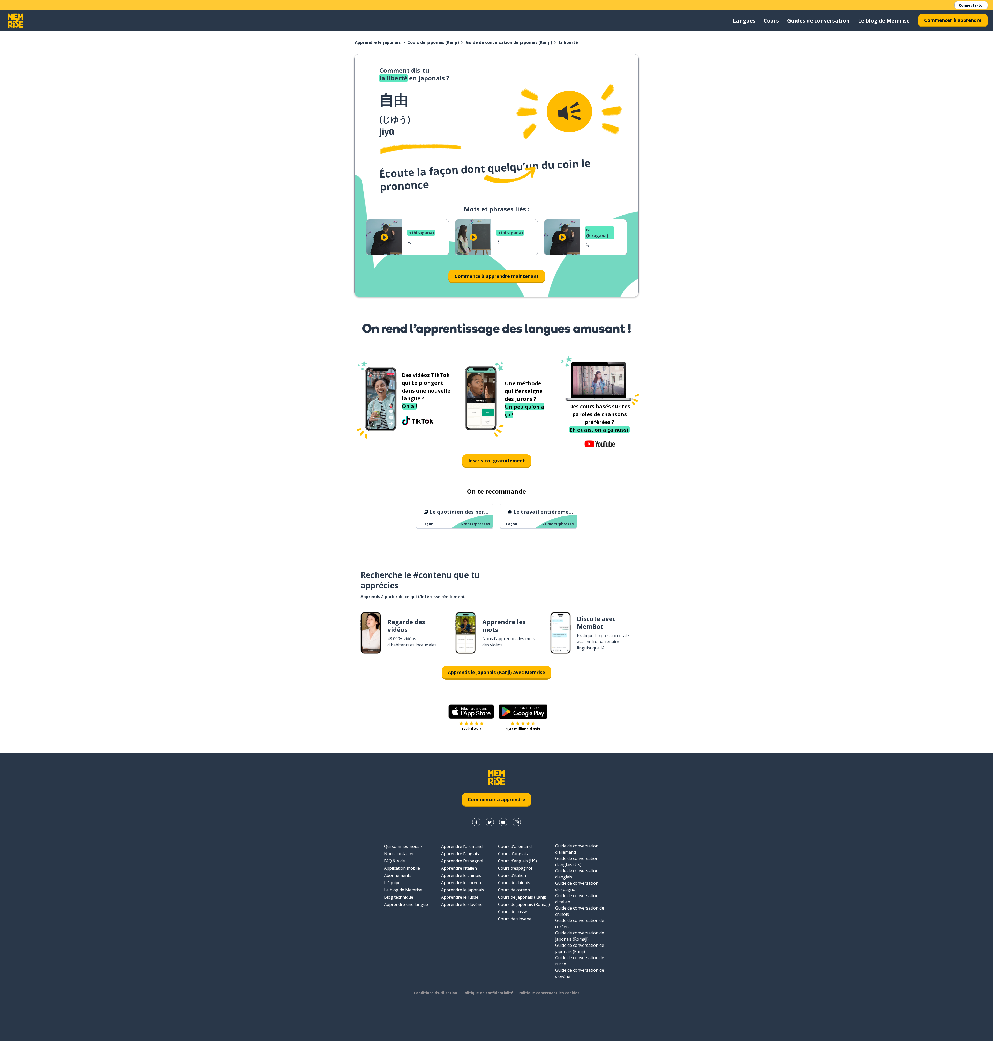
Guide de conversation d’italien (576, 899)
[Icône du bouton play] (384, 237)
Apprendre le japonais (378, 42)
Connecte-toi (971, 5)
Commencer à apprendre (953, 20)
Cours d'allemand (515, 846)
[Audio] (569, 111)
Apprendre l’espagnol (462, 861)
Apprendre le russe (459, 897)
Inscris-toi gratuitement (496, 460)
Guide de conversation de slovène (579, 973)
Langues (744, 20)
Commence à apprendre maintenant (497, 276)
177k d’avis (471, 728)
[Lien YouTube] (503, 822)
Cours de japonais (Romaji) (524, 904)
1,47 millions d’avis (523, 728)
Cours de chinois (514, 882)
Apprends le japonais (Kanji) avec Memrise (496, 672)
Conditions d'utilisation (435, 992)
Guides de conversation (818, 20)
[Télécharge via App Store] (471, 711)
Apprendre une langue (406, 904)
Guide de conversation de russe (579, 961)
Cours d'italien (512, 875)
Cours (771, 20)
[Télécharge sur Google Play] (523, 711)
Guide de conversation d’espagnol (576, 886)
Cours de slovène (514, 919)
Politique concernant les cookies (549, 992)
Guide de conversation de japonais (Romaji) (579, 936)
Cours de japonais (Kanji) (433, 42)
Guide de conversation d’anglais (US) (576, 861)
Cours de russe (512, 911)
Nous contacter (399, 854)
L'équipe (392, 882)
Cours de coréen (514, 890)
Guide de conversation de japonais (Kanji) (509, 42)
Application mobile (402, 868)
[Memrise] (15, 20)
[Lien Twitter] (490, 822)
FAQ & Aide (394, 861)
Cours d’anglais (513, 854)
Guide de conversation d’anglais (576, 874)
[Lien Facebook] (476, 822)
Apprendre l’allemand (462, 846)
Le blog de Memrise (884, 20)
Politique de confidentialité (487, 992)
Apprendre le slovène (462, 904)
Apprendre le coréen (461, 882)
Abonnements (397, 875)
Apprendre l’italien (459, 868)
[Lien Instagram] (517, 822)
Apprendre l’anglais (460, 854)
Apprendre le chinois (461, 875)
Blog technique (398, 897)
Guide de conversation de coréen (579, 923)
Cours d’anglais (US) (517, 861)
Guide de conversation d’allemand (576, 849)
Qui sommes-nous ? (403, 846)
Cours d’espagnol (515, 868)
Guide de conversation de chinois (579, 911)
